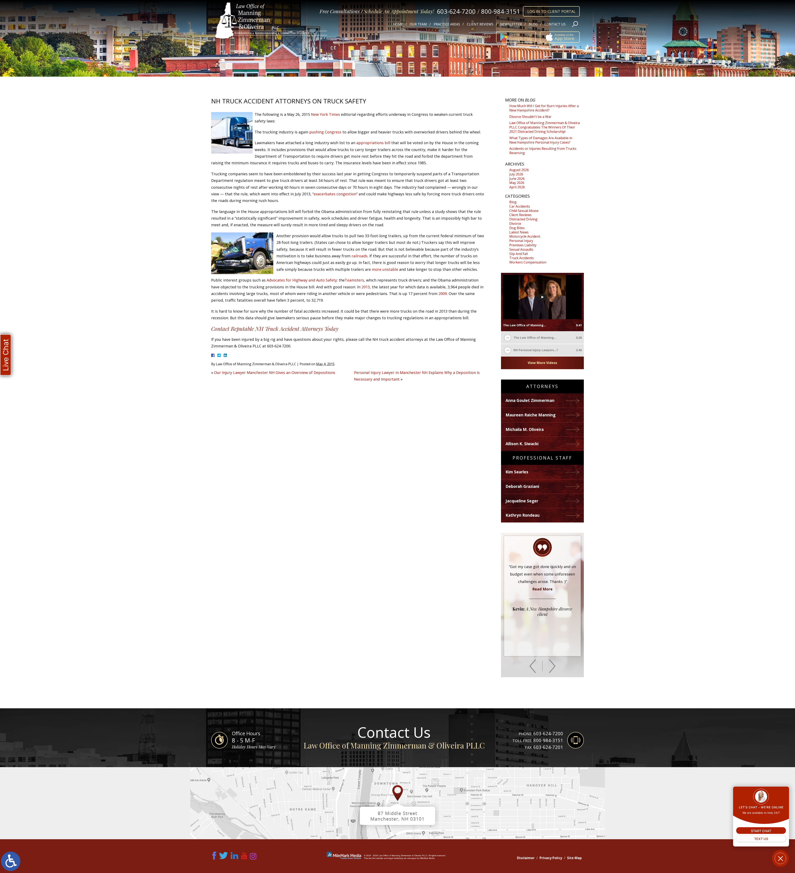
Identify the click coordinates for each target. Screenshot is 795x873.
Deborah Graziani (522, 486)
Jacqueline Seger (522, 501)
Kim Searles (517, 472)
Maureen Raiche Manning (530, 415)
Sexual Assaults (521, 249)
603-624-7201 (548, 747)
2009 (442, 293)
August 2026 (519, 170)
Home (398, 24)
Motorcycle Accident (524, 236)
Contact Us (555, 24)
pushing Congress (325, 131)
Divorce (515, 223)
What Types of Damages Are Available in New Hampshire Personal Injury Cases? (540, 140)
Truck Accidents (521, 258)
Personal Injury (521, 240)
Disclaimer (526, 858)
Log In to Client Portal (551, 11)
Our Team (418, 24)
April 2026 (517, 187)
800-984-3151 (500, 11)
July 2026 (516, 174)
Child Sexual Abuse (523, 210)
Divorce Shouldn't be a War (530, 116)
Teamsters (354, 280)
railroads (359, 255)
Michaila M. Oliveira (525, 429)
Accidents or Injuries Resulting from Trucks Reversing (542, 150)
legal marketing (395, 858)
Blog (533, 24)
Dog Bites (517, 228)
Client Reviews (480, 24)
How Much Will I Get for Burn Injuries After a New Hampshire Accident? (544, 108)
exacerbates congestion (335, 193)
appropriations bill (373, 142)
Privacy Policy (551, 858)
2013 (365, 286)
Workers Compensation (527, 262)
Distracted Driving (523, 219)
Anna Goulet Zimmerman (530, 400)
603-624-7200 (456, 11)
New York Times (326, 114)
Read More (542, 626)
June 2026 (517, 178)
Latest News (519, 232)
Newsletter (511, 24)
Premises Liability (522, 245)
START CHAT (761, 831)
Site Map (574, 858)
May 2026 (516, 182)
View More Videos (542, 362)
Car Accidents (519, 206)
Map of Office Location (397, 803)
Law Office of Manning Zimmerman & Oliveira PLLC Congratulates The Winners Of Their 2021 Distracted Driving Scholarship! (544, 127)
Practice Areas (447, 24)
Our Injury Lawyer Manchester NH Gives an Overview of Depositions (274, 372)
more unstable (385, 269)
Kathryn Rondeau (523, 515)
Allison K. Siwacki (522, 443)
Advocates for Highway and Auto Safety (302, 280)
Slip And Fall (518, 254)
